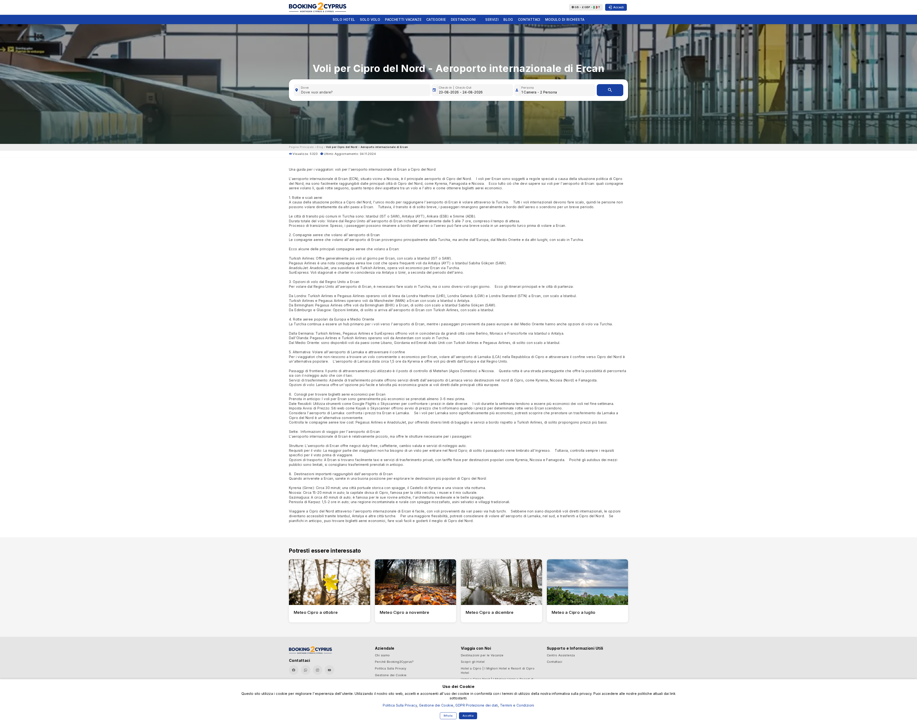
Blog (508, 19)
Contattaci (529, 19)
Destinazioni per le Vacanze (482, 655)
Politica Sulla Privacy (390, 668)
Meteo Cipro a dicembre (490, 612)
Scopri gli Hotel (473, 662)
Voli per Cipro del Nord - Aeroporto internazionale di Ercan (367, 147)
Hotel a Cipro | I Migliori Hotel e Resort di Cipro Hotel (497, 671)
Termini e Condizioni (517, 705)
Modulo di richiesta (565, 19)
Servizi (492, 19)
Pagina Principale (301, 147)
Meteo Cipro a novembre (404, 612)
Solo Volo (370, 19)
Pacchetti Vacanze (403, 19)
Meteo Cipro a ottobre (316, 612)
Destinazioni (463, 19)
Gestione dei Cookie (391, 675)
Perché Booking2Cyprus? (394, 662)
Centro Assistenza (561, 655)
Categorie (436, 19)
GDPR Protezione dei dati (476, 705)
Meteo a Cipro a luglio (574, 612)
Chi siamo (382, 655)
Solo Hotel (344, 19)
